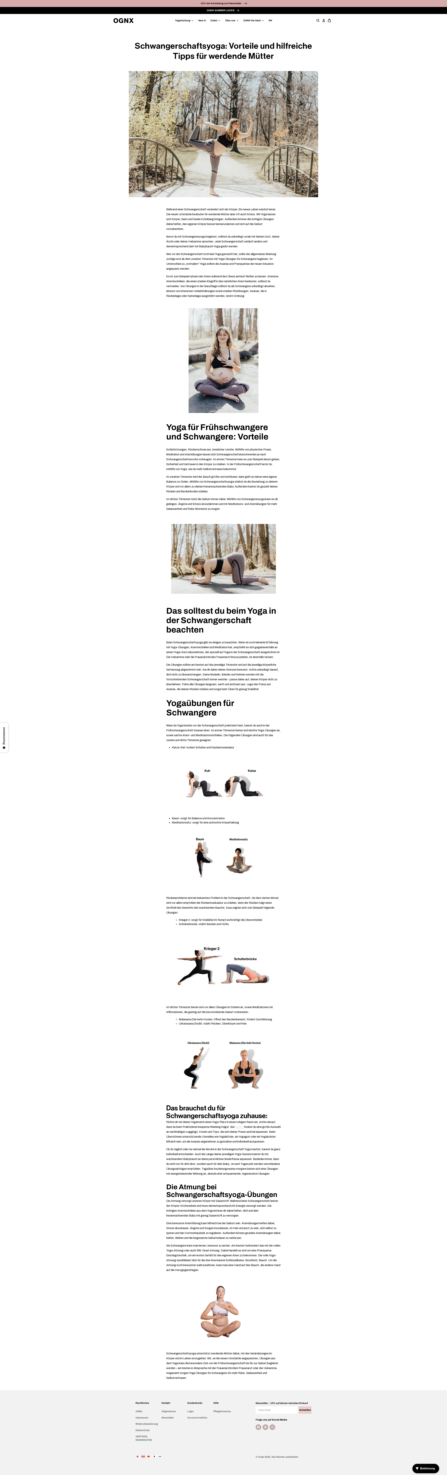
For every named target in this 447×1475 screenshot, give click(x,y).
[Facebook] (258, 1427)
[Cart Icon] (329, 21)
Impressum (141, 1417)
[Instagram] (272, 1427)
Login (190, 1411)
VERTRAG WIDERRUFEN (143, 1438)
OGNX (239, 1126)
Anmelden (305, 1410)
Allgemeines (169, 1411)
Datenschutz (142, 1430)
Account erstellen (197, 1417)
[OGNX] (123, 20)
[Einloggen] (324, 21)
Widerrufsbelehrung (146, 1424)
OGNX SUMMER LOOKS (221, 10)
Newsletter (168, 1417)
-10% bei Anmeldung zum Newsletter (221, 3)
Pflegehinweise (222, 1411)
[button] (318, 21)
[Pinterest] (265, 1427)
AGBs (138, 1411)
